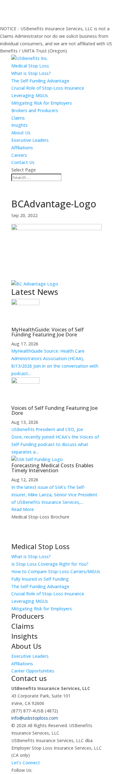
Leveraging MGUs (29, 95)
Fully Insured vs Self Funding (40, 579)
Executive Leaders (30, 140)
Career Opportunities (32, 671)
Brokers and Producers (34, 110)
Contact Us (23, 162)
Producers (27, 616)
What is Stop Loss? (31, 73)
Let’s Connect (25, 763)
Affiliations (22, 148)
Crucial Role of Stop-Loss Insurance (47, 88)
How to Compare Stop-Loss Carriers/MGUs (55, 571)
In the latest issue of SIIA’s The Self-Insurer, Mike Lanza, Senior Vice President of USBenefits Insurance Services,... (54, 494)
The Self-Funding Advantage (40, 81)
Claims (18, 118)
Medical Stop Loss (30, 66)
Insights (19, 125)
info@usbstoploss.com (34, 718)
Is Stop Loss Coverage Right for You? (50, 564)
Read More (22, 509)
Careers (19, 155)
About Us (20, 133)
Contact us (29, 678)
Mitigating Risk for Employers (41, 103)
